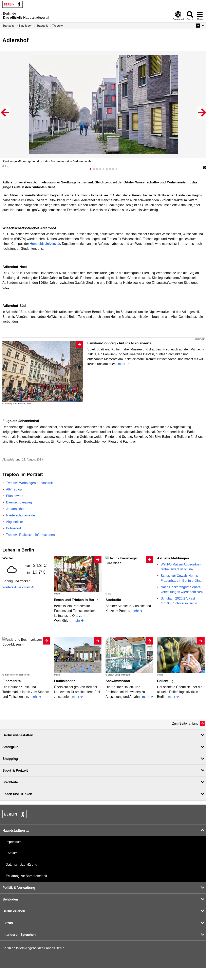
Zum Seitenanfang (185, 723)
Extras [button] (7, 923)
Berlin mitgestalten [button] (17, 735)
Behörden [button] (10, 899)
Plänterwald (14, 496)
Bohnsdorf (13, 528)
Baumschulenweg (19, 502)
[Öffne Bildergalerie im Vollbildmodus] (205, 168)
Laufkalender (64, 681)
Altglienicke (14, 522)
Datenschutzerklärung (21, 864)
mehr (121, 364)
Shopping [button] (10, 759)
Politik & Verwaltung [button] (18, 888)
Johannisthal (15, 509)
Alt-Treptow (14, 489)
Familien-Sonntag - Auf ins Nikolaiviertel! (120, 343)
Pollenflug (165, 681)
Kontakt (11, 853)
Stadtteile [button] (10, 782)
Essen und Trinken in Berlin (76, 600)
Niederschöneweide (20, 515)
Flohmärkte (11, 681)
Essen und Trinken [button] (17, 794)
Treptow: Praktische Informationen (30, 534)
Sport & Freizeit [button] (15, 770)
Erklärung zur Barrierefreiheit (26, 876)
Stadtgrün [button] (10, 747)
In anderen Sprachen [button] (19, 935)
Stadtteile (113, 600)
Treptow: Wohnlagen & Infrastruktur (31, 483)
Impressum (13, 842)
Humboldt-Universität (45, 243)
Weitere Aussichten (16, 587)
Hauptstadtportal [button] (16, 830)
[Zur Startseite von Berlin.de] (14, 817)
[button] (200, 26)
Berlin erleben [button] (13, 911)
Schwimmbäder (118, 681)
